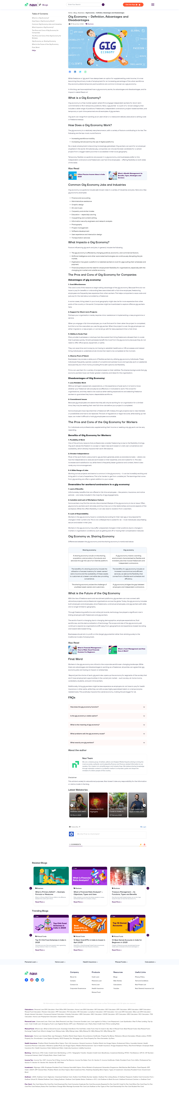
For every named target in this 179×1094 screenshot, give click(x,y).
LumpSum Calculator (95, 1012)
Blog (75, 13)
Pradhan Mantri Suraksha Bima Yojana (51, 1043)
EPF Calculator (122, 1009)
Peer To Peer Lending (140, 1021)
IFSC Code (44, 1053)
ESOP (32, 1070)
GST (44, 1060)
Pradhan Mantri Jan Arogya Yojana (104, 1043)
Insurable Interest (136, 1043)
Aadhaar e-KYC (91, 1079)
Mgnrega (37, 1067)
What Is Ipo (39, 1029)
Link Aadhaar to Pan (93, 1086)
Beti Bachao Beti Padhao (127, 1067)
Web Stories (117, 981)
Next (144, 805)
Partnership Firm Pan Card (122, 1086)
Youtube (116, 988)
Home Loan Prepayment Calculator (45, 1017)
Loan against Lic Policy (98, 1021)
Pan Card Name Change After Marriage (59, 1086)
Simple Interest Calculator (34, 1014)
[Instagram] (31, 980)
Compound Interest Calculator (54, 1014)
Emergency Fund (47, 1024)
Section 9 (97, 1060)
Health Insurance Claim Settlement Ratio (49, 1048)
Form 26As (135, 1060)
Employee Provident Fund (53, 1067)
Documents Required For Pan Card (104, 1084)
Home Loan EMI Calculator (84, 1009)
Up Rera (111, 1038)
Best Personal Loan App (64, 1021)
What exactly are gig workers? (82, 742)
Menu (152, 4)
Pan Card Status (38, 1084)
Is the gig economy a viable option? (84, 716)
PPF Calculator (61, 1012)
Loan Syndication (126, 1021)
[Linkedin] (37, 980)
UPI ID (142, 1053)
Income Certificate (108, 1060)
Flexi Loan (51, 1021)
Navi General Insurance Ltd (144, 988)
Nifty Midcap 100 (97, 1031)
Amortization (38, 1038)
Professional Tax (145, 1060)
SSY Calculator (110, 1009)
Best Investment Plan (78, 1070)
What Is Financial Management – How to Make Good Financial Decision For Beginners (90, 650)
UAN (42, 1067)
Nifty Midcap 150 (109, 1031)
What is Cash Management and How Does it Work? (131, 650)
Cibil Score (35, 1053)
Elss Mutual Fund (143, 1029)
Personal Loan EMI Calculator (44, 1009)
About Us (73, 977)
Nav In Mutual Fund (116, 1029)
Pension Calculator (48, 1012)
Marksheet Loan (82, 1024)
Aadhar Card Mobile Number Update (85, 1077)
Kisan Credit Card (59, 1055)
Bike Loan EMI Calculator (141, 1012)
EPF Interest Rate (41, 1070)
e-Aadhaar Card (144, 1079)
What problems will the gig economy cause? (87, 734)
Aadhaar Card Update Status (75, 1079)
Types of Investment (116, 1070)
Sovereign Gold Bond (68, 1029)
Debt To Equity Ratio (45, 1055)
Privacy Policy (140, 977)
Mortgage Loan (78, 1038)
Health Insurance (89, 962)
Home (70, 13)
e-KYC (69, 1053)
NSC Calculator (96, 1014)
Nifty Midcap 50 (84, 1031)
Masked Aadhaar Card (45, 1079)
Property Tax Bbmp (107, 1036)
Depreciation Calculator (66, 1017)
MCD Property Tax (66, 1038)
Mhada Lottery (141, 1036)
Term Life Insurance (71, 1043)
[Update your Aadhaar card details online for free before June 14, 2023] (78, 805)
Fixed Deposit (141, 1067)
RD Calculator (82, 1012)
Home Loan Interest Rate (42, 1036)
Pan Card (47, 1084)
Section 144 (44, 1063)
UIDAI (34, 1077)
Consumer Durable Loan (82, 1021)
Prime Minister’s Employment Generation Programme (100, 1067)
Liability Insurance (85, 1048)
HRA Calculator (84, 1014)
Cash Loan (95, 977)
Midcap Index (60, 1031)
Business (81, 13)
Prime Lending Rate (112, 1024)
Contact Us (74, 985)
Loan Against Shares (61, 1024)
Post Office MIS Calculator (65, 1009)
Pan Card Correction (72, 1084)
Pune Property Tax (90, 1038)
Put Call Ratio (81, 1029)
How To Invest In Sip (102, 1029)
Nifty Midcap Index (72, 1031)
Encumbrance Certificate (91, 1036)
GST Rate (60, 1063)
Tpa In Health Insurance (102, 1046)
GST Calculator (109, 1012)
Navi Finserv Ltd (140, 985)
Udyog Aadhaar (59, 1079)
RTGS (127, 1053)
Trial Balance (134, 1053)
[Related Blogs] (51, 876)
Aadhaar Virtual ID (31, 1079)
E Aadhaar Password (125, 1077)
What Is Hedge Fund (48, 1031)
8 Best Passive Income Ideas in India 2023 (91, 175)
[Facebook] (26, 980)
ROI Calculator (144, 1014)
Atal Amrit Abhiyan (135, 1046)
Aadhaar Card (42, 1077)
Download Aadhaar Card (63, 1077)
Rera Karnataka (102, 1038)
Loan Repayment (113, 1021)
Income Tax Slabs (81, 1060)
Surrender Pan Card (79, 1086)
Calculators (149, 962)
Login (144, 827)
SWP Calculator (144, 1009)
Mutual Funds (120, 962)
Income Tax (38, 1060)
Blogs (45, 5)
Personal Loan (30, 962)
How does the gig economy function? (84, 707)
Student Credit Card (94, 1053)
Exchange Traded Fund (32, 1031)
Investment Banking (117, 1053)
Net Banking (62, 1053)
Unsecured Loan (41, 1021)
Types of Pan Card (107, 1086)
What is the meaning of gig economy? (85, 725)
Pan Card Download (58, 1084)
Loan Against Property (51, 1038)
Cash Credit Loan (35, 1024)
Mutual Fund (96, 992)
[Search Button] (103, 4)
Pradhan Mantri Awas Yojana (72, 1036)
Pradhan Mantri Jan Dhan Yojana (59, 1070)
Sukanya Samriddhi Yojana (72, 1067)
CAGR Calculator (109, 1014)
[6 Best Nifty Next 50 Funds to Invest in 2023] (118, 805)
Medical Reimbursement (84, 1046)
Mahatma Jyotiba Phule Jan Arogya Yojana (61, 1046)
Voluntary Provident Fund (132, 1070)
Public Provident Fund (123, 1060)
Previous (71, 805)
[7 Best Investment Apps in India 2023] (137, 805)
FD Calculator (71, 1012)
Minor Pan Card (138, 1084)
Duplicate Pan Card (85, 1084)
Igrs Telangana (57, 1036)
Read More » (40, 902)
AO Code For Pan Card (124, 1084)
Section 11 (28, 1063)
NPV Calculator (132, 1014)
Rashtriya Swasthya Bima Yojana (97, 1070)
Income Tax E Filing (53, 1060)
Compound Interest (31, 1055)
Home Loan (59, 962)
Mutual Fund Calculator (33, 1012)
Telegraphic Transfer (79, 1053)
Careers (73, 981)
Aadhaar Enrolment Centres (128, 1079)
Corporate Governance (78, 988)
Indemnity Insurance (71, 1048)
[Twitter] (42, 980)
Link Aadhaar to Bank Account (108, 1079)
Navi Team (87, 758)
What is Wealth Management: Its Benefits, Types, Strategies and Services (130, 175)
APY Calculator (121, 1014)
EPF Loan (72, 1024)
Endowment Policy (123, 1043)
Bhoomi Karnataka (129, 1036)
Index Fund (90, 1029)
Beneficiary (105, 1053)
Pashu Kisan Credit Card (97, 1024)
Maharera (118, 1036)
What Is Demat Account (52, 1029)
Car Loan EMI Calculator (123, 1012)
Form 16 (90, 1060)
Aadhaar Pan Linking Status (108, 1077)
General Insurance (85, 1043)
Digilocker (51, 1077)
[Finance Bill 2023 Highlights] (98, 805)
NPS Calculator (133, 1009)
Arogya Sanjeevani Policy (119, 1046)
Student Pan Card (138, 1086)
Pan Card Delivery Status (36, 1086)
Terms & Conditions (141, 981)
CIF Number (149, 1053)
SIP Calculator (99, 1009)
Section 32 (52, 1063)
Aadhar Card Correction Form (143, 1077)
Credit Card (53, 1053)
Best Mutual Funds (130, 1029)
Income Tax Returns (67, 1060)
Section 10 (35, 1063)
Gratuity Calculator (71, 1014)
